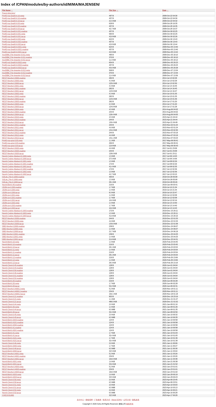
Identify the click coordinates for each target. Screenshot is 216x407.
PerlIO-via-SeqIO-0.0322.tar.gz (14, 68)
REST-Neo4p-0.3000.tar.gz (13, 83)
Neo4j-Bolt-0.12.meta (10, 260)
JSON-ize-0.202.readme (11, 206)
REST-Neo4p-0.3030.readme (14, 218)
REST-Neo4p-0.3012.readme (14, 133)
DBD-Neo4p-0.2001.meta (12, 237)
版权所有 (129, 404)
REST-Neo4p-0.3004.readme (14, 112)
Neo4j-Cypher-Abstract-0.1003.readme (17, 211)
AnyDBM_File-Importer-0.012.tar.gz (16, 75)
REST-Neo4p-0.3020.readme (14, 151)
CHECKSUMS (8, 395)
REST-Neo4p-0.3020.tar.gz (13, 154)
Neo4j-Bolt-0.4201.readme (12, 330)
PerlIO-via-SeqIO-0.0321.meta (14, 47)
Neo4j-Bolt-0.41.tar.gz (10, 335)
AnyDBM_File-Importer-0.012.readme (17, 73)
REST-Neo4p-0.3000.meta (12, 81)
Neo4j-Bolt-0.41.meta (10, 333)
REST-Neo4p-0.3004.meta (12, 109)
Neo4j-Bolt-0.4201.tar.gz (11, 364)
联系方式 (106, 400)
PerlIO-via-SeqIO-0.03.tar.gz (13, 29)
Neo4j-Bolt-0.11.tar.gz (10, 255)
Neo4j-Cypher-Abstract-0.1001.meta (16, 161)
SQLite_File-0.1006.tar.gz (12, 182)
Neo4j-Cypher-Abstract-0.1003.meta (16, 213)
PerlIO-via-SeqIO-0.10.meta (13, 16)
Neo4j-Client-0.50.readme (12, 270)
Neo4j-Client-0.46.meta (11, 343)
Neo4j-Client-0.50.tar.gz (11, 382)
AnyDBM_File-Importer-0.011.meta (16, 55)
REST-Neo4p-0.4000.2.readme (14, 291)
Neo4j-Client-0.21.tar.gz (11, 302)
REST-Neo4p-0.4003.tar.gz (13, 372)
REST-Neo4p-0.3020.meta (12, 148)
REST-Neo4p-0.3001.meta (12, 86)
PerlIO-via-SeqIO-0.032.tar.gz (14, 44)
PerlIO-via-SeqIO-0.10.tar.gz (13, 21)
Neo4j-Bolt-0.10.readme (11, 244)
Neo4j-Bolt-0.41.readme (11, 328)
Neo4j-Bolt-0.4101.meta (11, 338)
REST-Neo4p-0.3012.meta (12, 135)
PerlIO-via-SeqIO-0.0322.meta (14, 62)
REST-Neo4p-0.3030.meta (12, 221)
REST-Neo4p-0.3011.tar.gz (13, 130)
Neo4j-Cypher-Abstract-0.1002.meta (16, 172)
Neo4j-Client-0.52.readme (12, 278)
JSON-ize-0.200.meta (10, 190)
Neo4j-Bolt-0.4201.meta (11, 361)
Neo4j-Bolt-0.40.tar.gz (10, 312)
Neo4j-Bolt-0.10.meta (10, 242)
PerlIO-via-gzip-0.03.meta (12, 140)
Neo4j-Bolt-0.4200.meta (11, 346)
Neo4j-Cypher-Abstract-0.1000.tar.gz (16, 159)
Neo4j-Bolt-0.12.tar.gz (10, 263)
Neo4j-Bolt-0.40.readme (11, 185)
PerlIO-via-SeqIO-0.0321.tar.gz (14, 52)
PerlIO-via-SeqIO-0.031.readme (14, 31)
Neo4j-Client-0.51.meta (11, 385)
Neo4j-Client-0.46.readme (12, 273)
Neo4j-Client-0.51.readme (12, 276)
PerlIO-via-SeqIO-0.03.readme (14, 26)
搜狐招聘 (89, 400)
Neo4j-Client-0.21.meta (11, 299)
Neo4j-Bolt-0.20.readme (11, 281)
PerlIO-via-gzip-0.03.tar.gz (12, 146)
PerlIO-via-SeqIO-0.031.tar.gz (14, 36)
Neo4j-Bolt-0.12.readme (11, 257)
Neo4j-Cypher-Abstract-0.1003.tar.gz (16, 216)
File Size (112, 10)
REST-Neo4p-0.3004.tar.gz (13, 114)
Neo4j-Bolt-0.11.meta (10, 250)
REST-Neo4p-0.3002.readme (14, 96)
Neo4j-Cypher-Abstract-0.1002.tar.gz (16, 174)
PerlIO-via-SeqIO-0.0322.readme (15, 65)
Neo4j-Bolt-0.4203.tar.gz (11, 377)
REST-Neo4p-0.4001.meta (12, 354)
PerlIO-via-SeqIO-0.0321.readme (15, 49)
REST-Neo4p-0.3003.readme (14, 101)
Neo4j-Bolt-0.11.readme (11, 252)
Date (164, 10)
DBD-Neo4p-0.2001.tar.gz (12, 239)
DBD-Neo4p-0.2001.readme (13, 234)
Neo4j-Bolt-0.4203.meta (11, 374)
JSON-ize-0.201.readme (11, 198)
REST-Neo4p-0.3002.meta (12, 94)
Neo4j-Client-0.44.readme (12, 268)
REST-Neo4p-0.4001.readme (14, 356)
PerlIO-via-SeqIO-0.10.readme (14, 18)
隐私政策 (135, 400)
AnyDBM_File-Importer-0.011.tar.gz (16, 60)
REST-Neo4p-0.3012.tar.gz (13, 138)
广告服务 (97, 400)
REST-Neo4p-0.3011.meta (12, 127)
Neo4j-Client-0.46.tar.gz (11, 348)
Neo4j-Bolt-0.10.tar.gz (10, 247)
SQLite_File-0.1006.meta (12, 180)
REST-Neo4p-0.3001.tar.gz (13, 91)
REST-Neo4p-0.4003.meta (12, 367)
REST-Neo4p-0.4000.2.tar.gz (13, 294)
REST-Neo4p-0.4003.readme (14, 369)
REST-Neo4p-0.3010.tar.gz (13, 122)
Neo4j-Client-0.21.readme (12, 296)
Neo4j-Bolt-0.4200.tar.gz (11, 351)
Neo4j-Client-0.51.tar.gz (11, 387)
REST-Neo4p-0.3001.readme (14, 88)
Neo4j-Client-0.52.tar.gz (11, 393)
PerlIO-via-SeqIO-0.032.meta (13, 39)
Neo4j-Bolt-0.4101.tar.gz (11, 341)
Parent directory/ (8, 13)
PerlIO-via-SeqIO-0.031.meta (13, 34)
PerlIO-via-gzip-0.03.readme (13, 143)
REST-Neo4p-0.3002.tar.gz (13, 99)
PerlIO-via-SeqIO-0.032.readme (14, 42)
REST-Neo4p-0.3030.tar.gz (13, 224)
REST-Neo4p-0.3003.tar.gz (13, 107)
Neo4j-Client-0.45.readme (12, 265)
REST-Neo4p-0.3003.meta (12, 104)
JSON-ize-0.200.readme (11, 187)
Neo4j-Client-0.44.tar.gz (11, 309)
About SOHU (116, 400)
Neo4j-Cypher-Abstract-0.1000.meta (16, 156)
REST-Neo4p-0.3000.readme (14, 78)
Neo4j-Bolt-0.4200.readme (12, 325)
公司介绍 (127, 400)
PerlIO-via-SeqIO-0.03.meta (13, 23)
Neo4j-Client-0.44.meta (11, 304)
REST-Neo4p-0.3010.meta (12, 117)
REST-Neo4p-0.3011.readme (13, 125)
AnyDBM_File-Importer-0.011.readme (17, 57)
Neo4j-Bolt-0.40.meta (10, 307)
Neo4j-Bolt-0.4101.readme (12, 322)
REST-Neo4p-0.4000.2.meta (13, 289)
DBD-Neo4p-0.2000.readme (13, 226)
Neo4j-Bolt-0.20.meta (10, 283)
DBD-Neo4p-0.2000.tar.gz (12, 231)
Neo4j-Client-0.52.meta (11, 390)
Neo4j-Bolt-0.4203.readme (12, 320)
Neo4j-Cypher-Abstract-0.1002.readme (17, 169)
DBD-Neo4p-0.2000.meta (12, 229)
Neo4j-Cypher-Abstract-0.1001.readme (17, 164)
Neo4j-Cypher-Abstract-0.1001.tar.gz (16, 167)
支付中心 (80, 400)
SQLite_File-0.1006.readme (13, 177)
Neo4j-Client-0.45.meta (11, 315)
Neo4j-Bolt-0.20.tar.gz (10, 286)
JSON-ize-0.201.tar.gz (11, 200)
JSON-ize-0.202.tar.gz (11, 208)
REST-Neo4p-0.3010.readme (14, 120)
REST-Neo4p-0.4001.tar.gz (13, 359)
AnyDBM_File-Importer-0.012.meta (16, 70)
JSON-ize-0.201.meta (10, 195)
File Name (6, 10)
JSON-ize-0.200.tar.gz (11, 193)
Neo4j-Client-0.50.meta (11, 380)
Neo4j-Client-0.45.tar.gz (11, 317)
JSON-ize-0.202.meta (10, 203)
